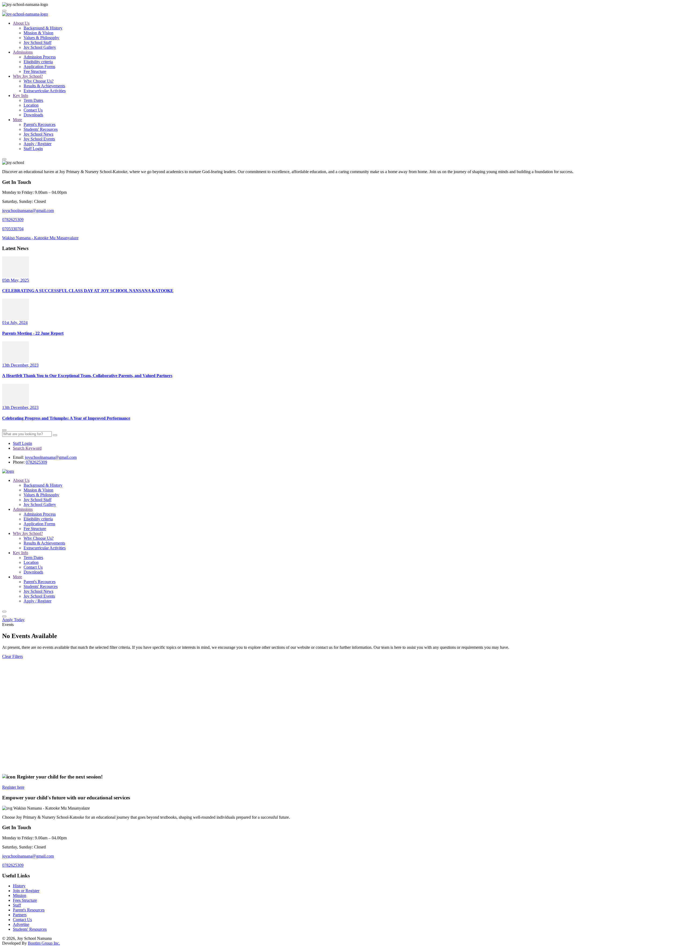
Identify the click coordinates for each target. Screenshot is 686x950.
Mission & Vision (38, 33)
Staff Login (33, 148)
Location (31, 105)
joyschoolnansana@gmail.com (28, 210)
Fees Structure (25, 900)
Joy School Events (39, 139)
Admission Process (40, 57)
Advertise (21, 924)
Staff (17, 905)
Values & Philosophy (41, 37)
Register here (13, 787)
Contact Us (33, 110)
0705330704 (13, 228)
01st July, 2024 (15, 322)
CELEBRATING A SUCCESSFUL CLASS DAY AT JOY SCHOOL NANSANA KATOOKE (87, 290)
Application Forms (39, 66)
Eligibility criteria (38, 61)
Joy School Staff (37, 42)
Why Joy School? (28, 76)
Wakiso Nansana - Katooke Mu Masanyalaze (40, 238)
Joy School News (38, 134)
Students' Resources (30, 929)
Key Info (20, 95)
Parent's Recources (39, 124)
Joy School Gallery (40, 47)
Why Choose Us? (39, 81)
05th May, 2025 (15, 280)
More (17, 119)
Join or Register (26, 890)
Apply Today (13, 619)
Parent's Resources (28, 910)
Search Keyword (27, 448)
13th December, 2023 (20, 365)
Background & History (43, 28)
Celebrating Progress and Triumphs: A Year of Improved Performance (66, 418)
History (19, 886)
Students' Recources (41, 129)
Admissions (23, 52)
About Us (21, 23)
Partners (20, 914)
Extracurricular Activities (45, 90)
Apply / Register (37, 143)
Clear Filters (12, 656)
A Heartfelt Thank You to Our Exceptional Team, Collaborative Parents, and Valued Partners (87, 375)
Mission (19, 895)
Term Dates (33, 100)
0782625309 (13, 219)
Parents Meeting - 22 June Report (33, 333)
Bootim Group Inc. (44, 943)
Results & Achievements (44, 86)
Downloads (33, 115)
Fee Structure (35, 71)
